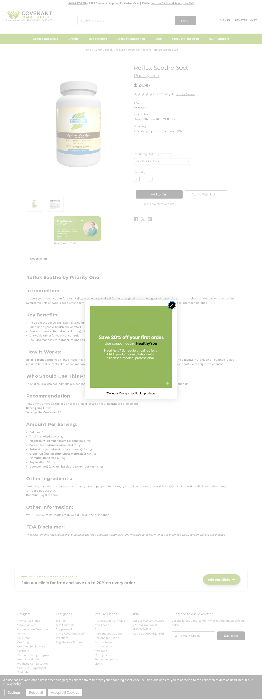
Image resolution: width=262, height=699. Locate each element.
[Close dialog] (171, 305)
